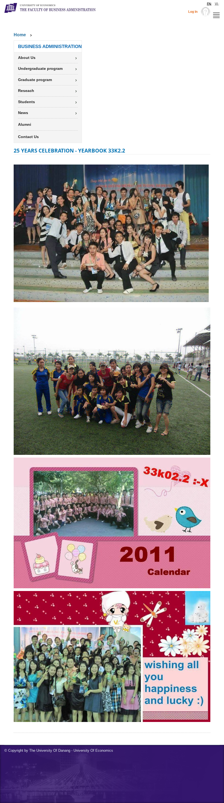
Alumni (24, 124)
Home (20, 34)
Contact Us (28, 137)
